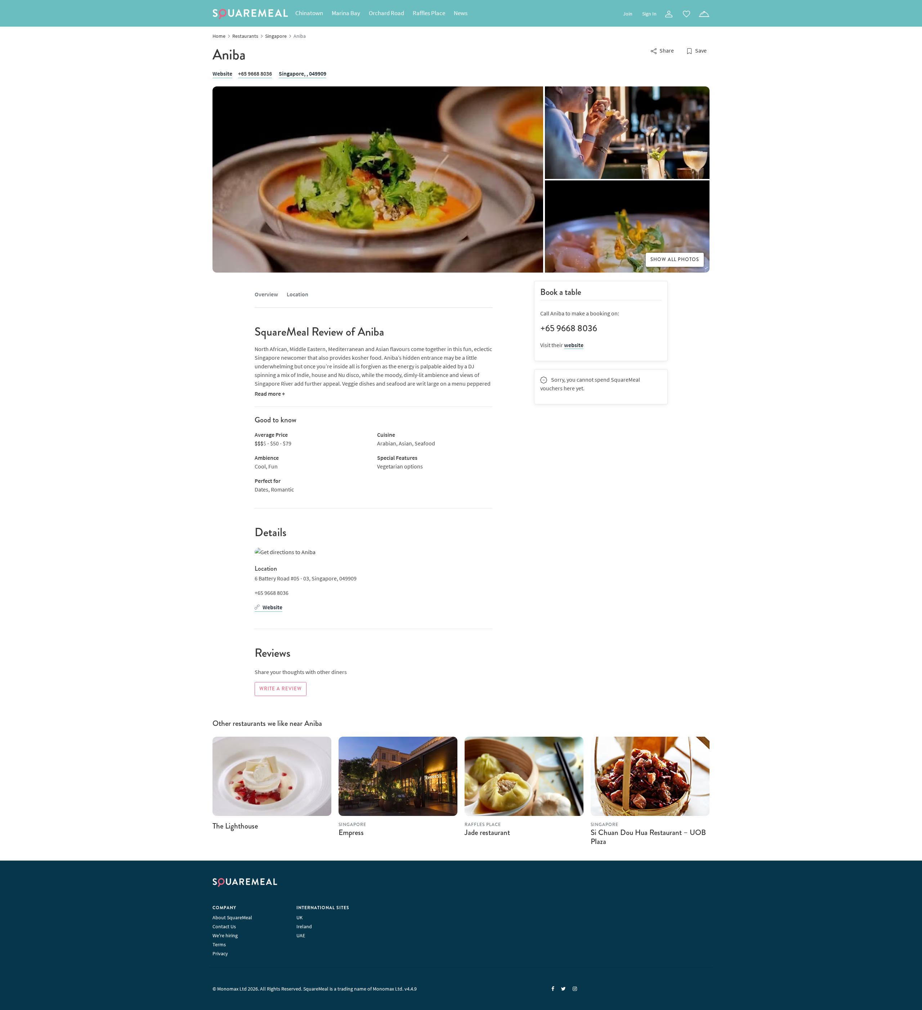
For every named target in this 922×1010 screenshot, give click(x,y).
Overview (266, 294)
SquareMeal (250, 14)
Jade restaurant (487, 832)
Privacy (220, 953)
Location (297, 294)
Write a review (280, 689)
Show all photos (674, 259)
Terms (219, 944)
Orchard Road (386, 13)
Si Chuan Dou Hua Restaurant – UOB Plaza (648, 837)
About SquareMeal (232, 917)
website (573, 345)
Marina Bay (346, 13)
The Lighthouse (235, 826)
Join (627, 13)
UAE (300, 935)
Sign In (649, 13)
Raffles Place (429, 13)
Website (222, 73)
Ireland (304, 926)
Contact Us (224, 926)
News (460, 13)
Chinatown (309, 13)
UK (299, 917)
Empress (351, 832)
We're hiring (225, 935)
